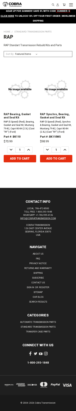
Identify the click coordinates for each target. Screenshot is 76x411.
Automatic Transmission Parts (38, 322)
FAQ (38, 258)
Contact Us (38, 282)
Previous (6, 407)
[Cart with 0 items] (64, 4)
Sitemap (38, 292)
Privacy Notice (38, 263)
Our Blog (38, 297)
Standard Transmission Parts (38, 327)
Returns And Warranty (38, 268)
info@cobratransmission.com (38, 218)
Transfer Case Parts (38, 331)
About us (38, 254)
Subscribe (38, 278)
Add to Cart (20, 158)
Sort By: (10, 54)
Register (44, 287)
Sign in (31, 287)
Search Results (38, 302)
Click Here (7, 16)
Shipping (38, 273)
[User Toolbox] (58, 4)
